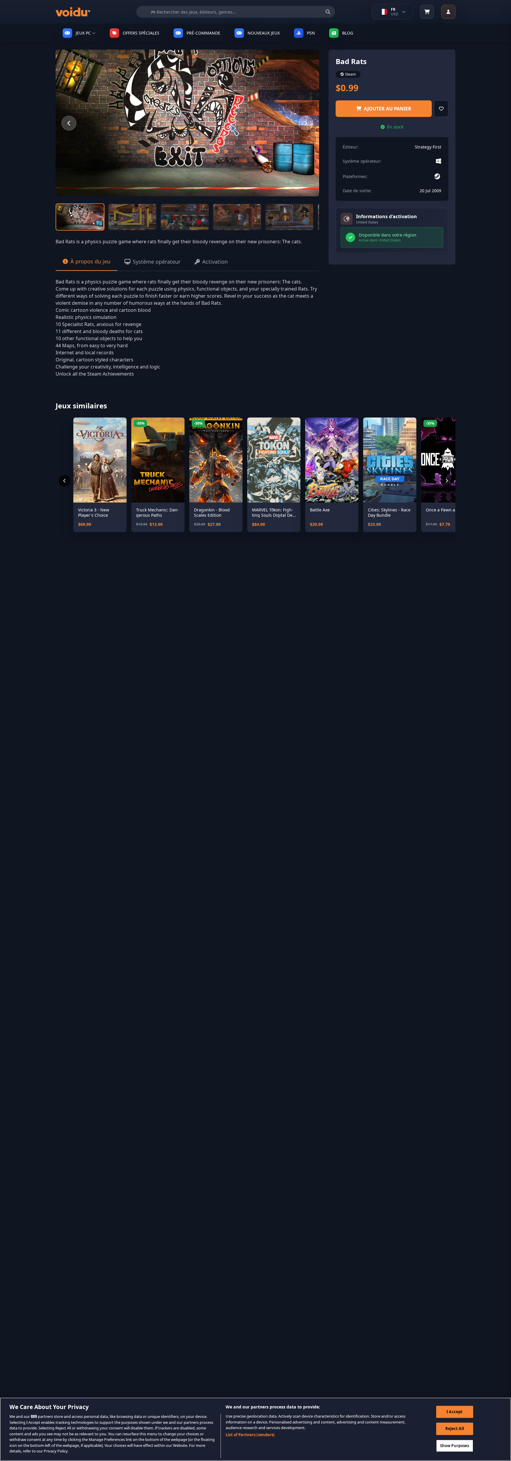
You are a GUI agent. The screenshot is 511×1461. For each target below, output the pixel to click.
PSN (311, 33)
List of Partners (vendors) (250, 1435)
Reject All (454, 1428)
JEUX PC (83, 33)
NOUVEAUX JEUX (264, 33)
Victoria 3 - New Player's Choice (93, 512)
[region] (255, 1429)
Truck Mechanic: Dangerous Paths (157, 512)
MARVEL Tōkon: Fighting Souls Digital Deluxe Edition (273, 512)
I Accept (455, 1411)
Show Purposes (454, 1445)
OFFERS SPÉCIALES (141, 33)
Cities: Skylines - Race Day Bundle (389, 512)
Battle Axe (320, 510)
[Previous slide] (69, 123)
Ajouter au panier (387, 108)
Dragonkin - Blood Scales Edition (212, 512)
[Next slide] (305, 123)
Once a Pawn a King (445, 510)
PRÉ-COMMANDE (203, 33)
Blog (347, 33)
